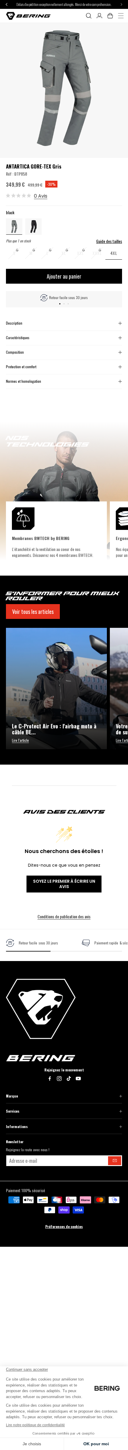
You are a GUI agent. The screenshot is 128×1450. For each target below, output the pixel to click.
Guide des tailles (109, 241)
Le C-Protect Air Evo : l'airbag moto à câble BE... (54, 729)
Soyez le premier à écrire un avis (64, 884)
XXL (83, 255)
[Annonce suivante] (121, 4)
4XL (113, 253)
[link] (32, 943)
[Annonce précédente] (6, 4)
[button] (88, 16)
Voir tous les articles (33, 611)
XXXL (99, 255)
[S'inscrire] (114, 1160)
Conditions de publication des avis (64, 916)
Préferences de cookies (64, 1226)
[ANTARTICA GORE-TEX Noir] (33, 226)
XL (67, 255)
